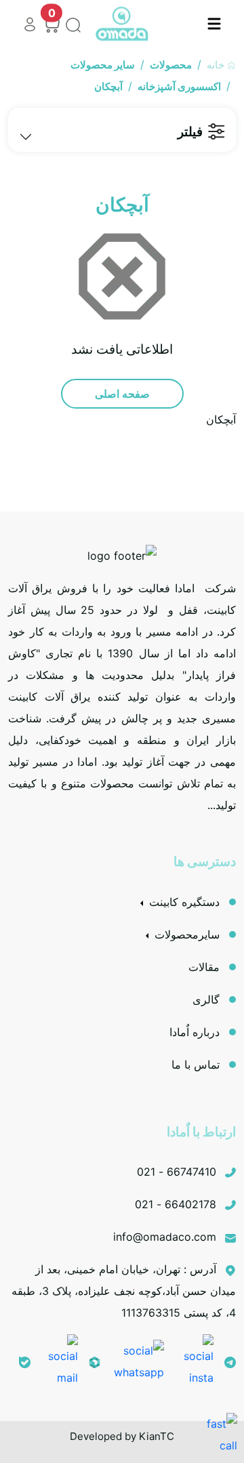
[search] (70, 24)
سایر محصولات (102, 64)
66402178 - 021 (177, 1204)
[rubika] (94, 1361)
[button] (214, 24)
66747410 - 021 (178, 1171)
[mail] (59, 1360)
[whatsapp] (137, 1360)
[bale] (24, 1361)
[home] (122, 24)
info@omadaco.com (166, 1236)
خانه (217, 64)
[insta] (194, 1360)
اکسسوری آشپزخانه (179, 86)
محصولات (171, 64)
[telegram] (230, 1361)
